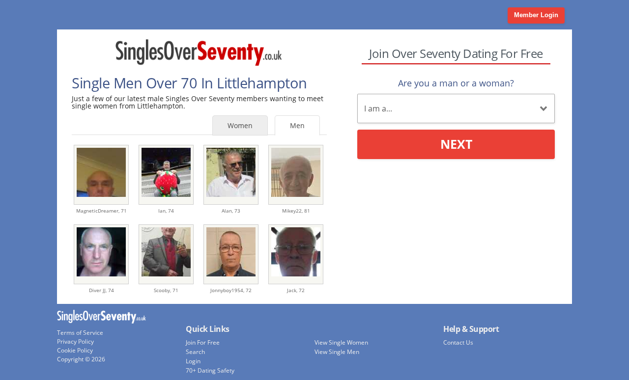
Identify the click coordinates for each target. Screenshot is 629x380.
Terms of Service (80, 332)
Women (240, 125)
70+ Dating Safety (210, 370)
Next (456, 144)
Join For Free (203, 342)
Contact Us (458, 342)
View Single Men (336, 352)
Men (297, 125)
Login (193, 361)
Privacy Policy (75, 341)
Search (195, 352)
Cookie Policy (75, 350)
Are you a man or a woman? (456, 83)
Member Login (536, 15)
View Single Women (341, 342)
